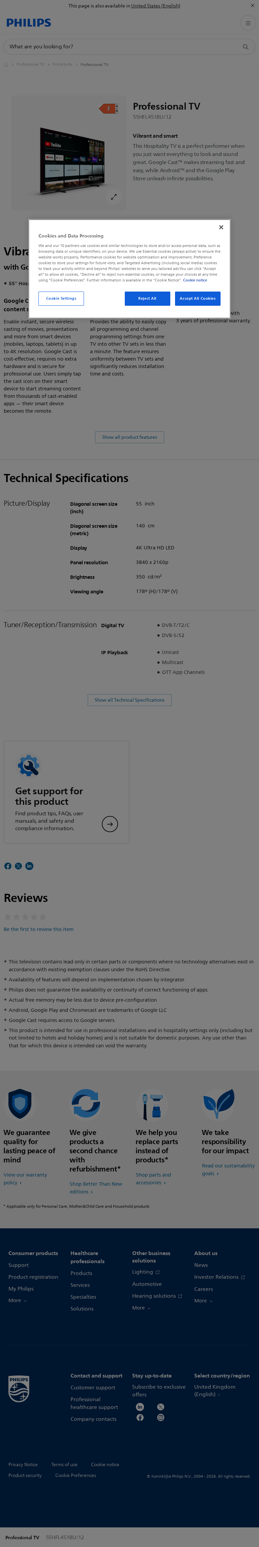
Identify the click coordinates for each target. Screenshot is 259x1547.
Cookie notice (195, 280)
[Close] (221, 227)
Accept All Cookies (197, 298)
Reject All (147, 298)
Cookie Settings (61, 298)
